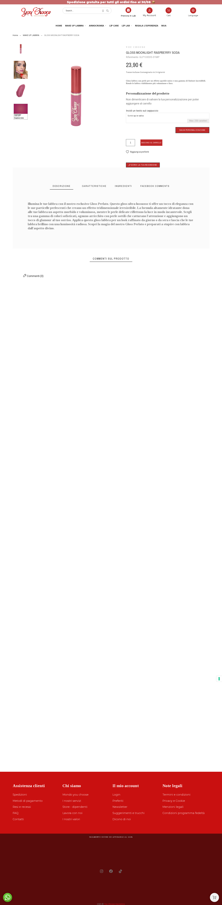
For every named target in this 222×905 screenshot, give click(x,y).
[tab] (61, 186)
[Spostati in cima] (214, 897)
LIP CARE (114, 25)
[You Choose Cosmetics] (36, 12)
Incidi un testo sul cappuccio (142, 110)
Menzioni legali (172, 807)
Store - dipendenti (75, 807)
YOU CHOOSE (136, 47)
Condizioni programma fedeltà (183, 813)
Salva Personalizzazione (192, 130)
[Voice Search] (103, 11)
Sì (42, 324)
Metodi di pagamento (28, 801)
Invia (33, 461)
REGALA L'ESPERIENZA (146, 25)
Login (116, 794)
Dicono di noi (122, 819)
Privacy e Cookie (173, 801)
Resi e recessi (22, 807)
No (28, 324)
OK (28, 305)
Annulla (19, 461)
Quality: (193, 379)
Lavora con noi (72, 813)
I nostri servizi (72, 801)
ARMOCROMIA (96, 25)
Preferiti (118, 801)
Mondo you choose (75, 794)
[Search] (107, 11)
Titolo (16, 424)
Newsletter (120, 807)
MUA (163, 25)
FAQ (15, 813)
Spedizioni (20, 794)
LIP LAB (126, 25)
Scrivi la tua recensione (143, 165)
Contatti (18, 819)
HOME (59, 25)
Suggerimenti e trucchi (129, 813)
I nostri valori (71, 819)
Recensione (20, 438)
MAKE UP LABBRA (74, 25)
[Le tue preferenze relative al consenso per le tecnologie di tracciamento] (219, 679)
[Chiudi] (197, 295)
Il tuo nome (152, 424)
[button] (137, 152)
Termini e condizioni (176, 794)
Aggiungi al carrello (151, 143)
